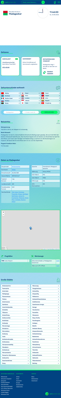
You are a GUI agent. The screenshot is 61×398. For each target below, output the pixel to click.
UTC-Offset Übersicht (7, 388)
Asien (17, 378)
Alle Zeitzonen (4, 384)
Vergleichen (49, 112)
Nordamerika (19, 384)
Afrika (14, 169)
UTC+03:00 (5, 67)
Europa (18, 382)
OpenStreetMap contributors (53, 249)
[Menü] (59, 2)
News (32, 376)
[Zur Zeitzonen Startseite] (8, 2)
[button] (31, 228)
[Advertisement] (30, 33)
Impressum (34, 380)
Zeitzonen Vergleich (6, 378)
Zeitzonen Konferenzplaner (5, 381)
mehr (57, 261)
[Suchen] (43, 2)
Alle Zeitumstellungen (7, 386)
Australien (19, 380)
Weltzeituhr (4, 376)
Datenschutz (34, 378)
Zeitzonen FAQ (5, 394)
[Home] (52, 393)
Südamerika (19, 386)
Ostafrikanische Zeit (8, 62)
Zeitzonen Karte (5, 390)
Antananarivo (16, 166)
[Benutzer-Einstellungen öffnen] (54, 2)
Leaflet (44, 249)
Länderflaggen (5, 392)
